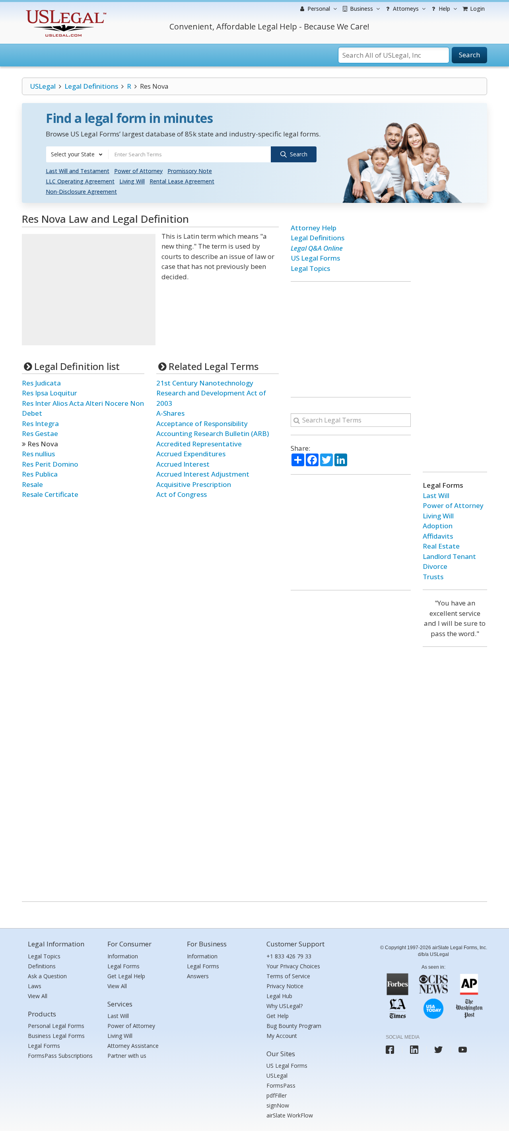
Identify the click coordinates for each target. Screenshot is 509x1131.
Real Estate (441, 546)
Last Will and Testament (77, 171)
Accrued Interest (183, 464)
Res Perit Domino (50, 464)
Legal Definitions (91, 86)
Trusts (433, 576)
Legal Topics (310, 268)
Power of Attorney (138, 171)
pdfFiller (276, 1095)
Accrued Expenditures (190, 453)
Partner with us (126, 1055)
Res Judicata (41, 382)
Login (476, 8)
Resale (32, 484)
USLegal (43, 86)
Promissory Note (189, 171)
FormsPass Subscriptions (60, 1055)
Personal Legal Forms (56, 1026)
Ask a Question (47, 976)
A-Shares (170, 413)
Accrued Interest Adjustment (202, 474)
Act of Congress (181, 494)
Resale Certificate (50, 494)
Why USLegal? (284, 1006)
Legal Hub (279, 996)
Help (443, 8)
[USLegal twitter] (438, 1049)
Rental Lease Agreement (182, 181)
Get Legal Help (126, 976)
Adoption (438, 525)
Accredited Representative (199, 443)
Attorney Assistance (133, 1045)
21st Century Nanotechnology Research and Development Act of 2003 (211, 393)
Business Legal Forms (56, 1036)
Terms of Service (288, 976)
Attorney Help (313, 227)
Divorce (435, 566)
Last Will (436, 495)
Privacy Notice (284, 986)
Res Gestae (40, 433)
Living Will (132, 181)
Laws (34, 986)
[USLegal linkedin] (414, 1049)
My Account (281, 1036)
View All (37, 996)
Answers (198, 976)
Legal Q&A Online (317, 248)
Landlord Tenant (449, 556)
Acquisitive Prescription (193, 484)
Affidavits (438, 536)
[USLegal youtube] (462, 1049)
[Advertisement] (88, 289)
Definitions (42, 966)
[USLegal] (65, 11)
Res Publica (40, 474)
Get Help (277, 1016)
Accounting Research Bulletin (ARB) (212, 433)
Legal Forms (44, 1045)
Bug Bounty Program (293, 1026)
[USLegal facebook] (390, 1049)
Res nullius (38, 453)
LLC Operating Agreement (80, 181)
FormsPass (280, 1085)
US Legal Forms (315, 258)
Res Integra (40, 423)
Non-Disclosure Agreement (81, 191)
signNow (277, 1105)
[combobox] (77, 154)
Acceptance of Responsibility (202, 423)
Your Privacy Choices (293, 966)
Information (122, 956)
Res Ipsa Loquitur (49, 392)
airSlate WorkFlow (289, 1115)
